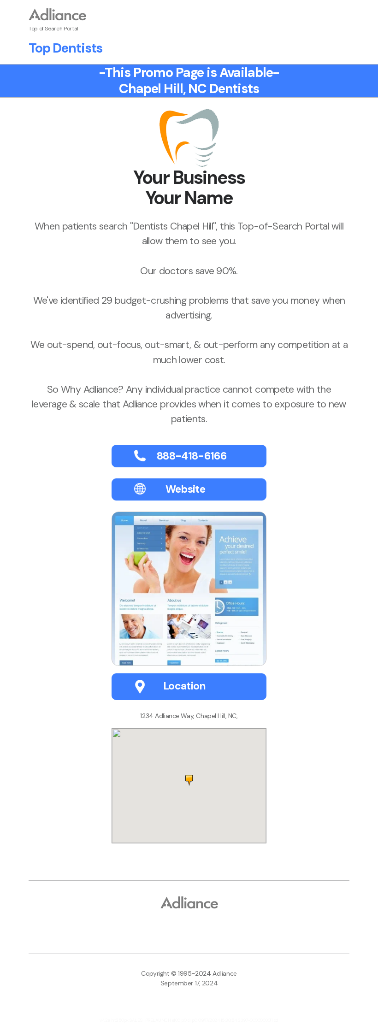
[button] (189, 780)
